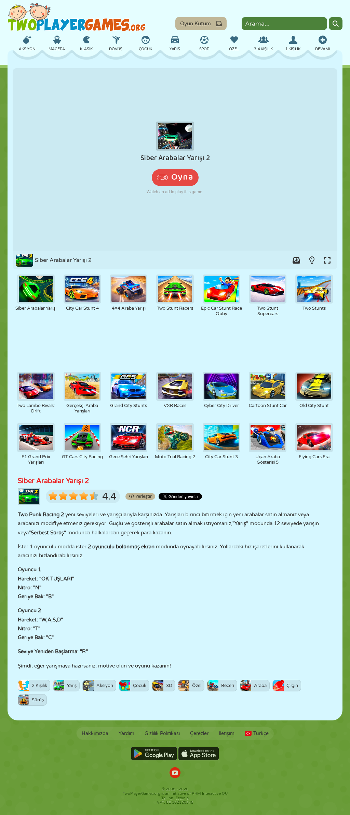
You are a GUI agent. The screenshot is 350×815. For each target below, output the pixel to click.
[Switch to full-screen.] (327, 260)
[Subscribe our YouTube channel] (175, 773)
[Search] (335, 23)
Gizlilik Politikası (162, 733)
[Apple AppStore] (198, 753)
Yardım (126, 733)
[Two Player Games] (77, 17)
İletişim (226, 733)
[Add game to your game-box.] (296, 260)
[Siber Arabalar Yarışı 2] (175, 159)
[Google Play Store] (154, 753)
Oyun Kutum (195, 23)
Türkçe (261, 733)
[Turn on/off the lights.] (312, 260)
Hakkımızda (95, 733)
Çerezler (199, 733)
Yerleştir (143, 496)
